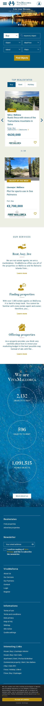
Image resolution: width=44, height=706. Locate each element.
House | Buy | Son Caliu (13, 655)
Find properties (10, 524)
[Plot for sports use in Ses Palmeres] (22, 169)
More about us (22, 496)
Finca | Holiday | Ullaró (12, 670)
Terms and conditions (12, 614)
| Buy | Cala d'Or (10, 666)
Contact (7, 584)
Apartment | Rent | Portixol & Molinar (18, 659)
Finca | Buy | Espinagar (13, 673)
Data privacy (9, 618)
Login (6, 588)
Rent (20, 85)
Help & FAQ (8, 622)
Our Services (9, 577)
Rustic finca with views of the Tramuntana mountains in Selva (21, 121)
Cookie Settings (22, 703)
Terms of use (9, 611)
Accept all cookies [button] (22, 699)
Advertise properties (12, 528)
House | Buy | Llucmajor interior (16, 651)
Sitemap (7, 625)
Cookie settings (10, 632)
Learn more (22, 273)
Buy (11, 85)
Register (7, 592)
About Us (7, 574)
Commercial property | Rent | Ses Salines (19, 662)
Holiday (31, 85)
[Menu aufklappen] (5, 3)
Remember (36, 142)
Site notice (8, 629)
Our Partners (9, 581)
